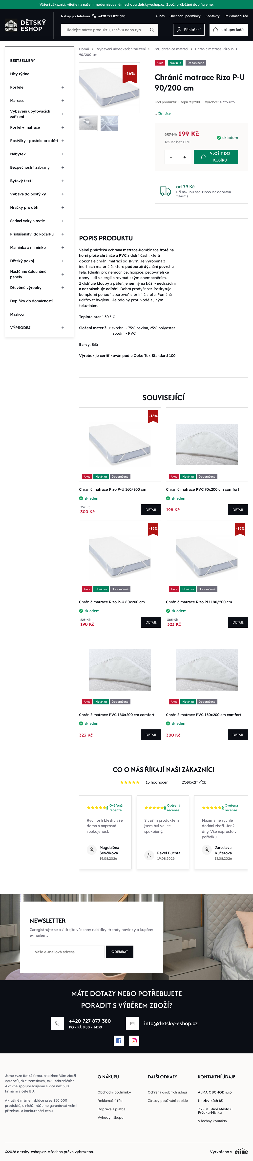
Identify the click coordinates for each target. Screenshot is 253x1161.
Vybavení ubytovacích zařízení (30, 114)
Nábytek (18, 154)
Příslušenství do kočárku (32, 234)
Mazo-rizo (227, 102)
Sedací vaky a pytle (27, 220)
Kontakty (213, 16)
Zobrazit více (194, 782)
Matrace (17, 100)
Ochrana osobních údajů (167, 1092)
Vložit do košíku (220, 156)
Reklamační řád (236, 16)
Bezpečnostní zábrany (30, 167)
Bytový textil (21, 180)
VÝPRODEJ (20, 327)
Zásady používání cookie (168, 1100)
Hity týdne (19, 73)
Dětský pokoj (22, 260)
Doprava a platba (111, 1109)
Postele (16, 87)
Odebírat (119, 951)
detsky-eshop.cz (31, 1151)
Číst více (164, 113)
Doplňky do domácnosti (31, 301)
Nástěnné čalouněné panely (28, 274)
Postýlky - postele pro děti (34, 140)
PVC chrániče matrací (170, 49)
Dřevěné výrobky (26, 287)
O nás (160, 16)
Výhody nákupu (110, 1117)
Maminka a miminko (28, 247)
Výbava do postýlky (28, 194)
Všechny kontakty (212, 1121)
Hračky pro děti (24, 207)
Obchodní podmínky (185, 16)
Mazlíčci (17, 314)
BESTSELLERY (22, 60)
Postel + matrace (25, 127)
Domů (84, 49)
